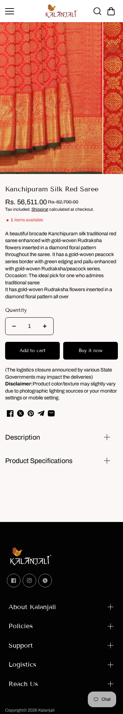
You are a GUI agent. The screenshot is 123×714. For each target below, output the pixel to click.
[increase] (44, 326)
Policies (21, 626)
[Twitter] (45, 580)
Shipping (39, 209)
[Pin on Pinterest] (31, 413)
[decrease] (14, 326)
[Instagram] (29, 580)
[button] (111, 11)
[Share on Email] (51, 413)
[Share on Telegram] (41, 413)
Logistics (22, 664)
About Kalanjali (32, 607)
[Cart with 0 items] (111, 11)
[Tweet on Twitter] (20, 413)
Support (21, 645)
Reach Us (23, 684)
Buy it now (90, 350)
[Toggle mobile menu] (23, 11)
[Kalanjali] (61, 11)
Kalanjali (46, 710)
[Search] (97, 11)
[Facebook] (13, 580)
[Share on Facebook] (10, 413)
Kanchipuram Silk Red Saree (51, 189)
